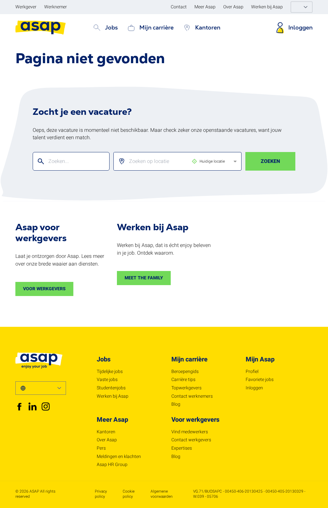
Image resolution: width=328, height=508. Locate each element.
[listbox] (172, 161)
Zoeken (270, 161)
